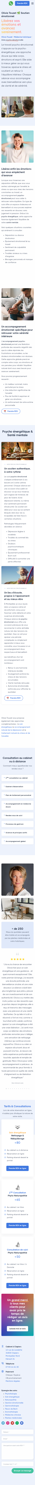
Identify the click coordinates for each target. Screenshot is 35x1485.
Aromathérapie (11, 1412)
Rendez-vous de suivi (14, 815)
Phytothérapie (11, 1394)
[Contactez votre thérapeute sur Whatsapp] (11, 3)
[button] (30, 451)
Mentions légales (13, 1381)
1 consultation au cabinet (17, 778)
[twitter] (3, 1423)
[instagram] (7, 1423)
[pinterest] (26, 1423)
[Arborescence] (32, 3)
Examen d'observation (14, 786)
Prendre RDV (22, 3)
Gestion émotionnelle (14, 1403)
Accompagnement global (16, 841)
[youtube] (12, 1423)
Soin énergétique (12, 1397)
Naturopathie (10, 1400)
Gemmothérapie (12, 1406)
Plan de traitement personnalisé (18, 795)
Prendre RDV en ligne (17, 1168)
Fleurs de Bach (11, 1409)
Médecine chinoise (13, 1415)
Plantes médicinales (13, 1418)
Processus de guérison (15, 824)
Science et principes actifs (16, 833)
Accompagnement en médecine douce (18, 805)
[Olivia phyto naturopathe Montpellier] (17, 879)
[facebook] (21, 1423)
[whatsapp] (17, 1423)
